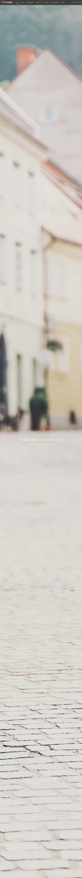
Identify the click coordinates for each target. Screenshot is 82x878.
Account (73, 2)
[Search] (77, 2)
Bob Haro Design (55, 2)
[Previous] (1, 439)
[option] (41, 439)
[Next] (80, 439)
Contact (62, 2)
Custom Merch (39, 2)
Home (18, 2)
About (23, 2)
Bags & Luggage (30, 2)
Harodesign (46, 2)
